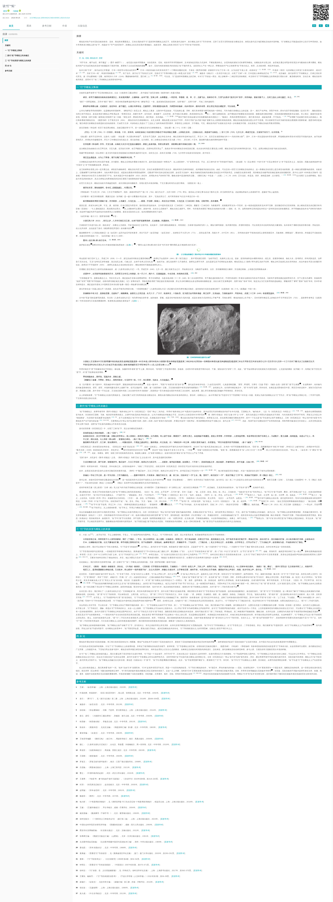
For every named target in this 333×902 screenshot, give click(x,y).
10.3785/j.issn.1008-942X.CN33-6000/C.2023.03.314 (50, 18)
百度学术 (133, 687)
